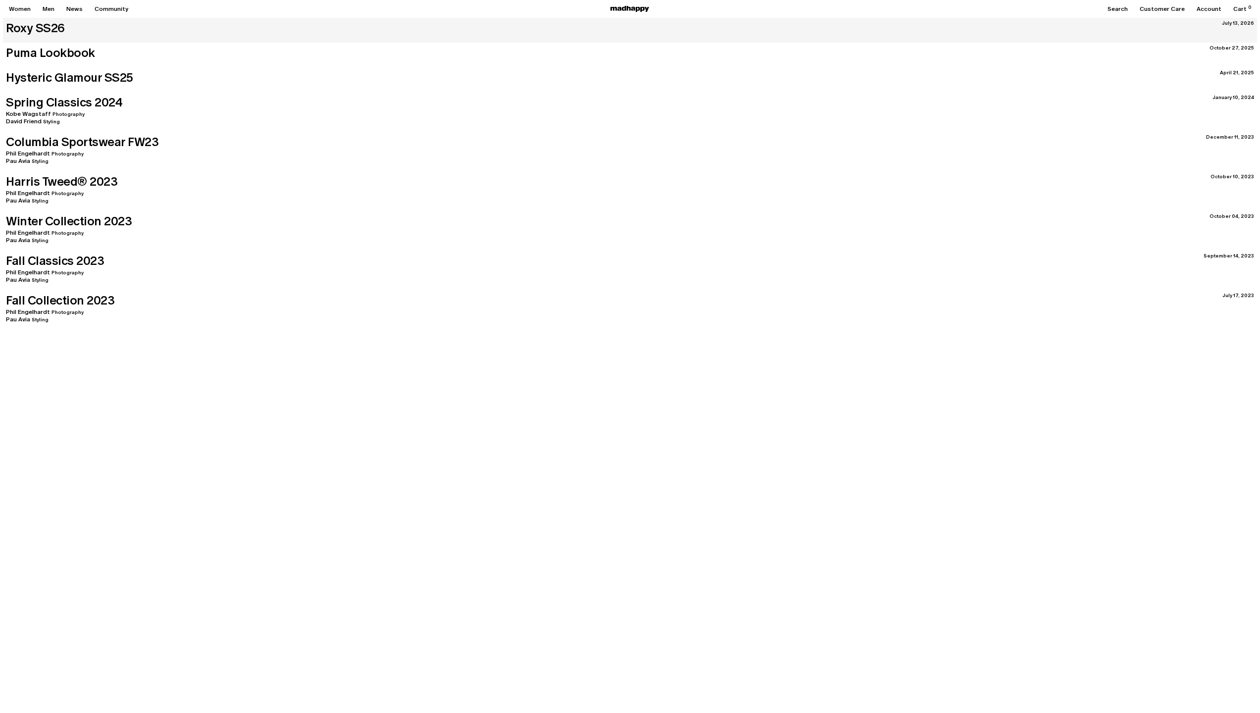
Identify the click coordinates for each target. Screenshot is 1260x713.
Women (20, 8)
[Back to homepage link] (629, 9)
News (74, 8)
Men (48, 8)
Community (111, 8)
